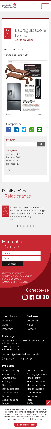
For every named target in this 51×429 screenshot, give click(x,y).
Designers (32, 316)
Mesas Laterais (35, 388)
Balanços (7, 381)
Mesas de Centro (37, 381)
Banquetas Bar (10, 388)
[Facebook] (32, 297)
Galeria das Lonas (24, 40)
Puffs (29, 399)
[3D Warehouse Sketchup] (45, 297)
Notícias (10, 160)
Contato (31, 329)
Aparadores (9, 377)
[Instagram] (25, 297)
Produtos (7, 320)
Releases (10, 164)
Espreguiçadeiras (37, 374)
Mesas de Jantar (36, 385)
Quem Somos (10, 316)
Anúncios (10, 154)
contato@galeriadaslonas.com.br (21, 354)
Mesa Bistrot (34, 377)
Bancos (6, 385)
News (30, 324)
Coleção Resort (36, 370)
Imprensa (11, 157)
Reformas (7, 329)
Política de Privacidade (25, 425)
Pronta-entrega (11, 370)
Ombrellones (34, 392)
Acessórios (8, 374)
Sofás (30, 403)
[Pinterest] (39, 297)
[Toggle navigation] (45, 6)
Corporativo (34, 320)
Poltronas (32, 396)
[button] (17, 226)
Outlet (5, 324)
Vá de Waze (9, 349)
